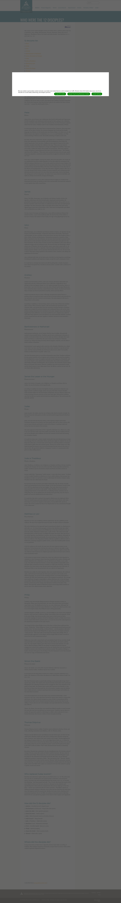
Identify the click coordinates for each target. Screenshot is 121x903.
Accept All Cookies (60, 94)
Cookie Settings (97, 94)
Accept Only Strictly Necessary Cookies (79, 94)
